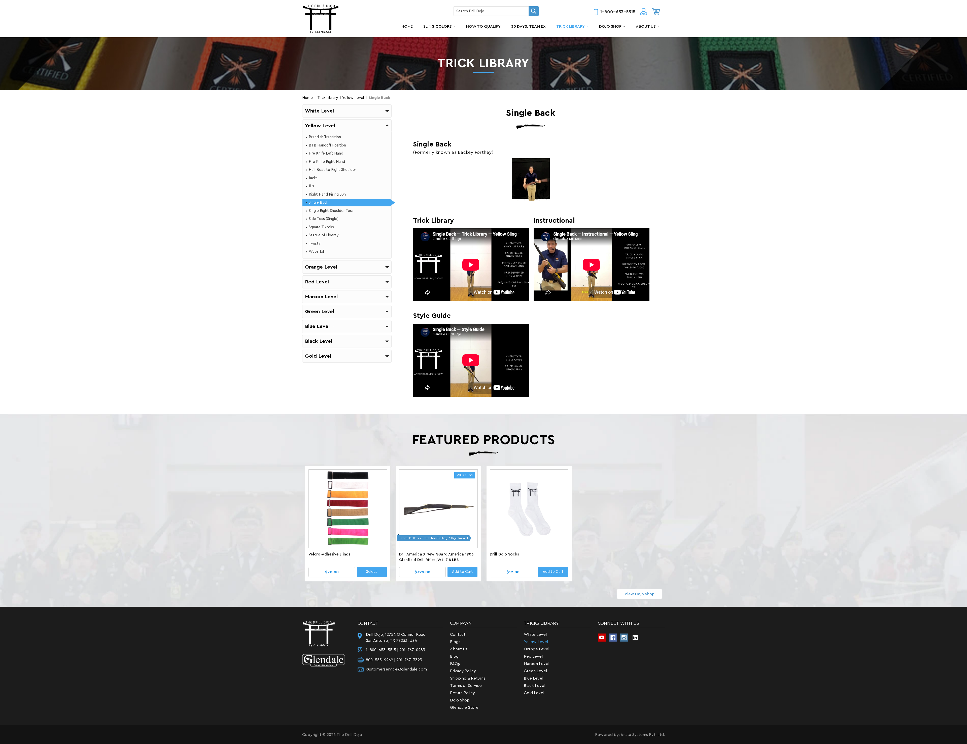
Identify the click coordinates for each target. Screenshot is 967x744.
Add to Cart (462, 572)
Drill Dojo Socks (504, 554)
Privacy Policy (463, 671)
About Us (646, 26)
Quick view (347, 510)
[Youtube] (602, 638)
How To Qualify (483, 26)
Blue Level (533, 678)
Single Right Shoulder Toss (331, 211)
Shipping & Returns (467, 678)
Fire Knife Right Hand (327, 162)
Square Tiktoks (321, 227)
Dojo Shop (610, 26)
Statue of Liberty (323, 235)
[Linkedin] (635, 638)
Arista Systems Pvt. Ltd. (642, 735)
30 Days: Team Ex (528, 26)
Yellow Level (536, 642)
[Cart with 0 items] (656, 11)
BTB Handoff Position (327, 145)
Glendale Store (464, 707)
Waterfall (317, 251)
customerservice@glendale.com (396, 669)
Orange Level (536, 649)
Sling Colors (437, 26)
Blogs (455, 642)
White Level (535, 635)
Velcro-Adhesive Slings (329, 554)
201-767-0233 (412, 650)
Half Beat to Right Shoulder (332, 170)
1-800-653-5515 (617, 12)
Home (407, 26)
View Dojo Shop (639, 594)
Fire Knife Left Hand (326, 153)
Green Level (535, 671)
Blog (454, 656)
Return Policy (462, 693)
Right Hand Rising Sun (327, 194)
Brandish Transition (325, 137)
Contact (457, 635)
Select (371, 572)
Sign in (643, 12)
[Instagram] (624, 638)
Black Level (534, 686)
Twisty (315, 243)
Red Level (533, 656)
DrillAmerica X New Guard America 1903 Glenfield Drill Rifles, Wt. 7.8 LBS (436, 557)
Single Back (318, 202)
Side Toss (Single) (323, 219)
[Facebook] (613, 638)
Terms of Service (466, 686)
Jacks (313, 178)
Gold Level (534, 693)
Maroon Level (536, 664)
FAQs (455, 664)
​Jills (311, 186)
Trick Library (570, 26)
